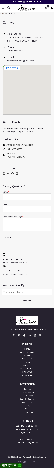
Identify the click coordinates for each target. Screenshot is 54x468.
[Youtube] (30, 335)
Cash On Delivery (27, 399)
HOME (27, 349)
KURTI (27, 362)
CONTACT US (27, 412)
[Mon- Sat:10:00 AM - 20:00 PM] (14, 155)
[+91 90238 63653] (12, 149)
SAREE (27, 355)
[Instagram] (14, 335)
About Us (27, 389)
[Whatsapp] (35, 335)
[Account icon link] (52, 8)
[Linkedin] (40, 335)
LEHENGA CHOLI (27, 365)
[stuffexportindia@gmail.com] (18, 144)
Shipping (27, 405)
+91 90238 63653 (34, 2)
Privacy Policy (27, 395)
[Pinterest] (24, 335)
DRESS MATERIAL (27, 359)
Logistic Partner (27, 402)
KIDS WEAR (27, 372)
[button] (4, 173)
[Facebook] (19, 335)
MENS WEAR (27, 375)
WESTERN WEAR (27, 369)
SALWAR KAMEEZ (27, 352)
